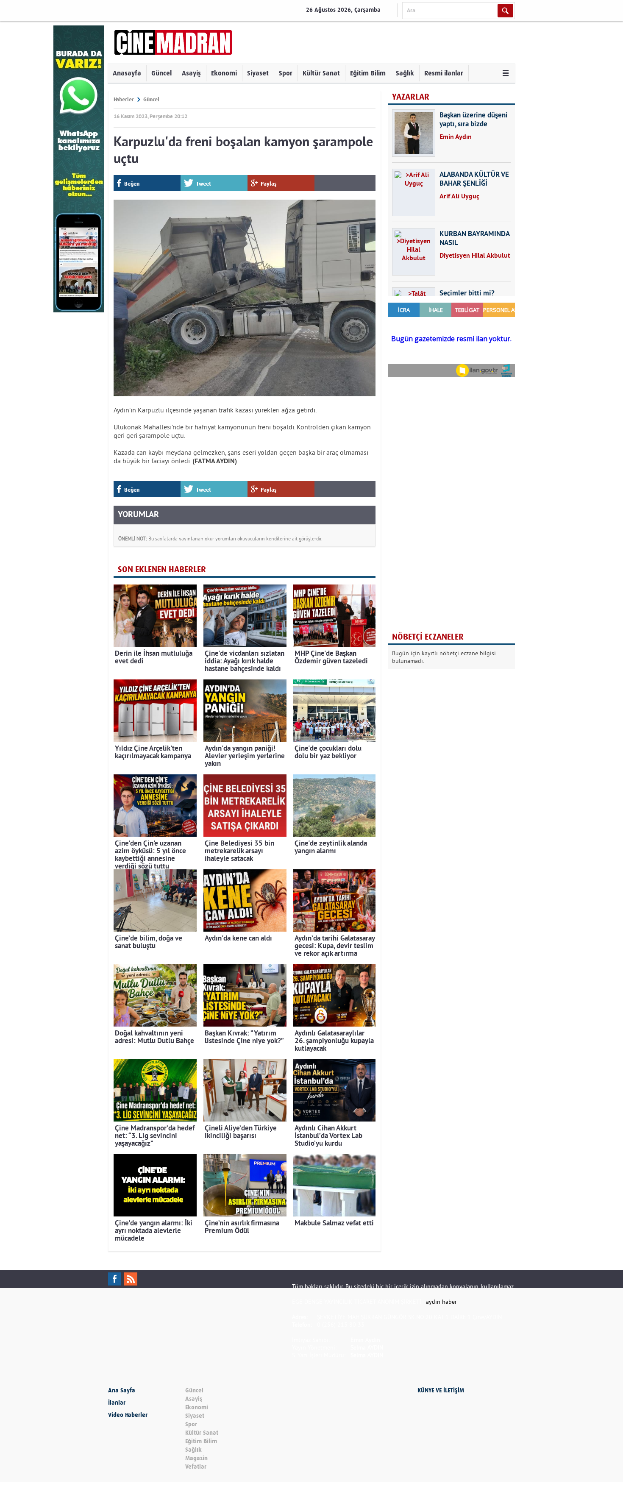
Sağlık (405, 73)
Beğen (131, 184)
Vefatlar (195, 1466)
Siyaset (258, 73)
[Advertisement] (451, 438)
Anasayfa (127, 73)
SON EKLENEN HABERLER (162, 569)
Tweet (203, 184)
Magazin (196, 1458)
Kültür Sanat (321, 73)
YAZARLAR (410, 97)
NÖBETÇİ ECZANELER (428, 637)
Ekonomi (224, 73)
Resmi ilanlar (443, 73)
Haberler (124, 99)
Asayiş (191, 73)
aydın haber (441, 1301)
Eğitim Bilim (368, 73)
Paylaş (269, 184)
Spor (285, 73)
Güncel (161, 73)
